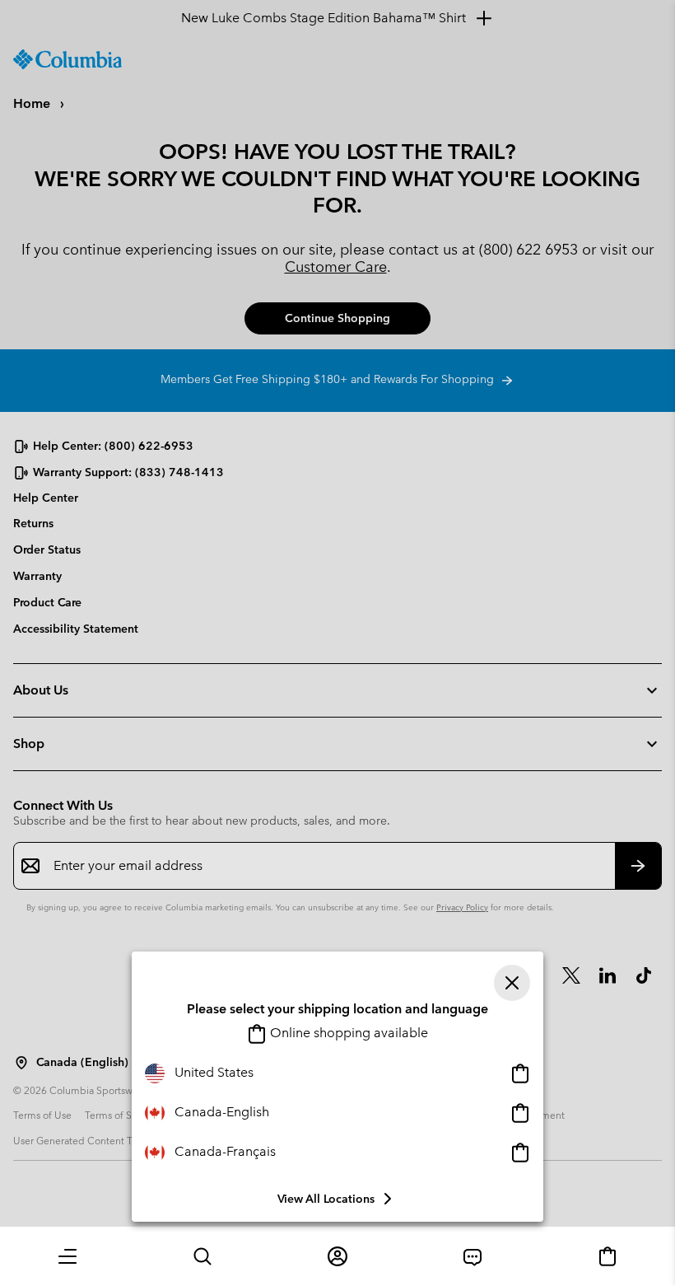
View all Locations (326, 1198)
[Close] (512, 983)
